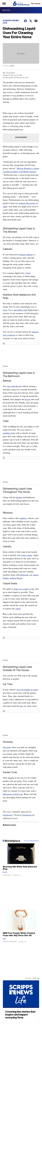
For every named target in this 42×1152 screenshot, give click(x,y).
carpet (17, 608)
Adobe (12, 66)
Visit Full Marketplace (31, 841)
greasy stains (26, 555)
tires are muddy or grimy (27, 689)
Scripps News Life (11, 21)
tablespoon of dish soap (13, 794)
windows (23, 518)
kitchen (19, 497)
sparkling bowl (9, 433)
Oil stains (7, 747)
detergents (24, 574)
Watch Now (35, 3)
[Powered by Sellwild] (35, 978)
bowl (28, 273)
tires (21, 706)
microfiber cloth (20, 310)
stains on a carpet (21, 588)
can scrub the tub (14, 386)
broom (27, 399)
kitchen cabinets (26, 254)
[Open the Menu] (4, 3)
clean (5, 310)
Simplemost (7, 815)
